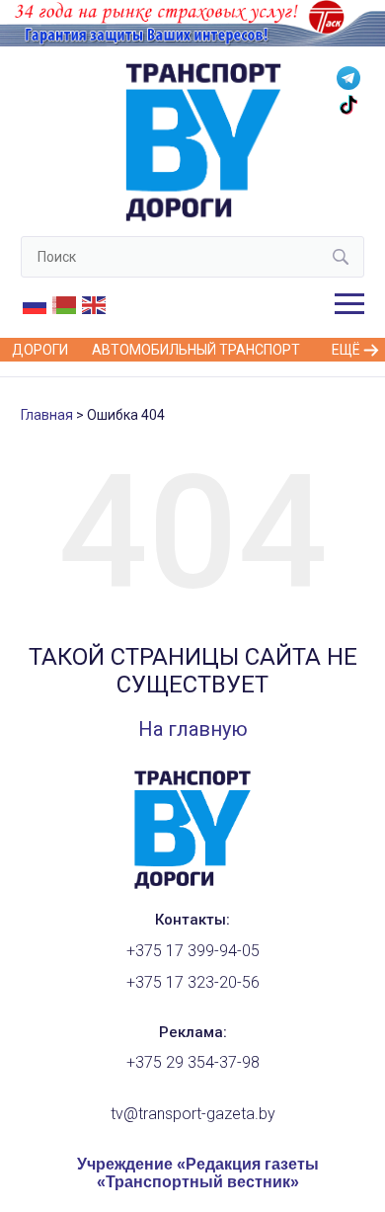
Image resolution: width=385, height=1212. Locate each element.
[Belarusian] (65, 304)
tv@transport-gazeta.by (193, 1113)
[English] (95, 304)
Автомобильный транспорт (196, 350)
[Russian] (35, 304)
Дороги (40, 350)
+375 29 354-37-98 (193, 1062)
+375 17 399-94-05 (193, 950)
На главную (193, 729)
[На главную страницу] (192, 884)
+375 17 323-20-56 (193, 982)
